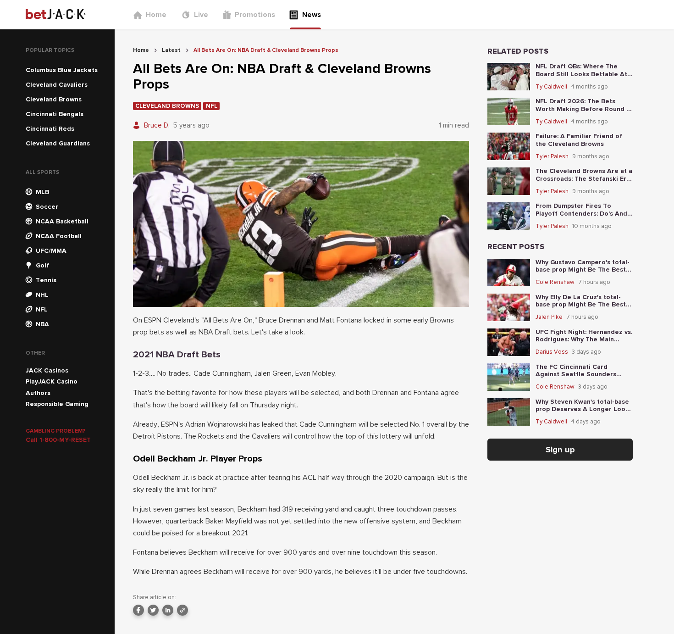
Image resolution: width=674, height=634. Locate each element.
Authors (38, 393)
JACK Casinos (47, 370)
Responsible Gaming (57, 404)
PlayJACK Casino (51, 381)
